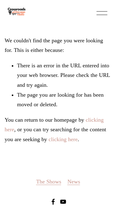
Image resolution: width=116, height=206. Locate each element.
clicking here (63, 139)
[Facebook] (53, 202)
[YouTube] (63, 202)
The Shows (48, 182)
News (73, 182)
